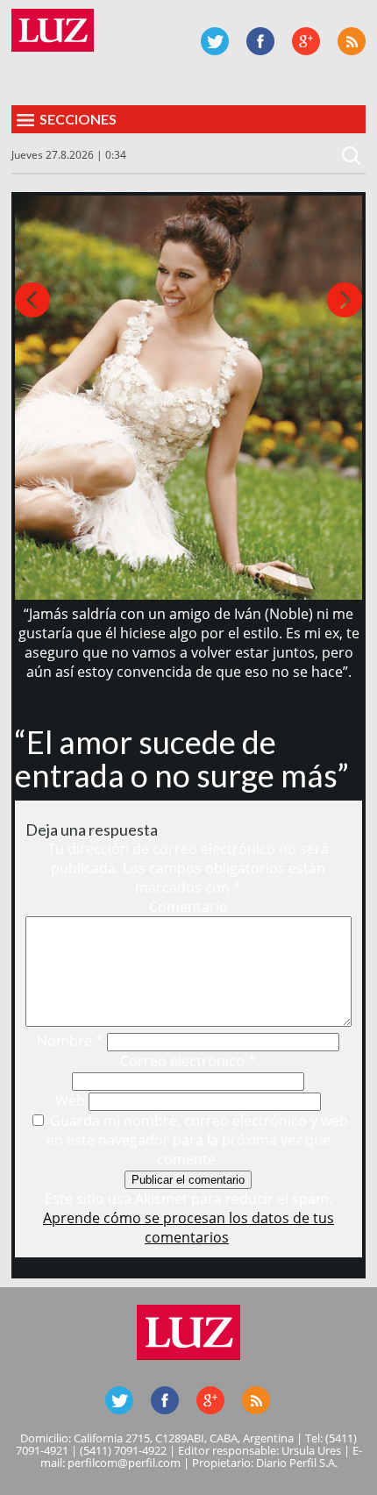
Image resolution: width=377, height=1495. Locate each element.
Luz (52, 30)
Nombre (70, 1040)
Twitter (215, 41)
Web (70, 1100)
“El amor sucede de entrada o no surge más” (182, 758)
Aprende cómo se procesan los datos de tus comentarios (188, 1227)
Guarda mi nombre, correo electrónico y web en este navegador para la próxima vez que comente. (197, 1140)
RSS (352, 41)
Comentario (188, 906)
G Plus (306, 41)
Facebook (260, 41)
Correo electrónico (188, 1061)
